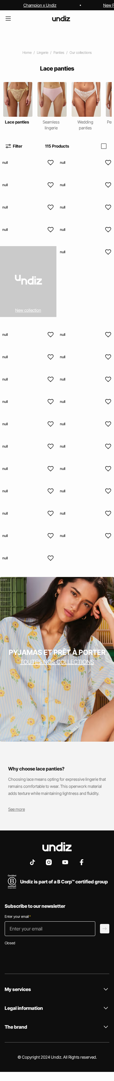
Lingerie (42, 52)
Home (27, 52)
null (5, 162)
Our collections (81, 52)
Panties (58, 52)
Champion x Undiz (39, 5)
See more (16, 809)
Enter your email (18, 916)
